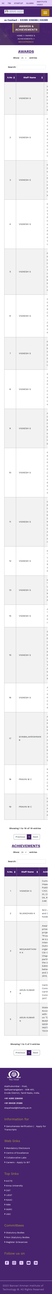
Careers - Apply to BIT (17, 1162)
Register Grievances (16, 1242)
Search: (12, 67)
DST (8, 1190)
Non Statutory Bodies (17, 1237)
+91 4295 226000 (13, 1098)
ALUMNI (30, 3)
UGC (8, 1214)
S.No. (10, 871)
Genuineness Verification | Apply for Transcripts (25, 1128)
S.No (9, 77)
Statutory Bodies (14, 1232)
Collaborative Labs (15, 1157)
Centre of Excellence (17, 1153)
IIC (3, 3)
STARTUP (18, 3)
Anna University (14, 1185)
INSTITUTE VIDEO (42, 3)
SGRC (8, 1209)
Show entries (25, 57)
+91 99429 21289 (13, 1103)
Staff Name (29, 77)
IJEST (8, 1195)
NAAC (8, 1200)
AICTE (8, 1181)
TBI (9, 3)
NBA (8, 1204)
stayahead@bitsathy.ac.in (17, 1107)
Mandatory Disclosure (17, 1148)
